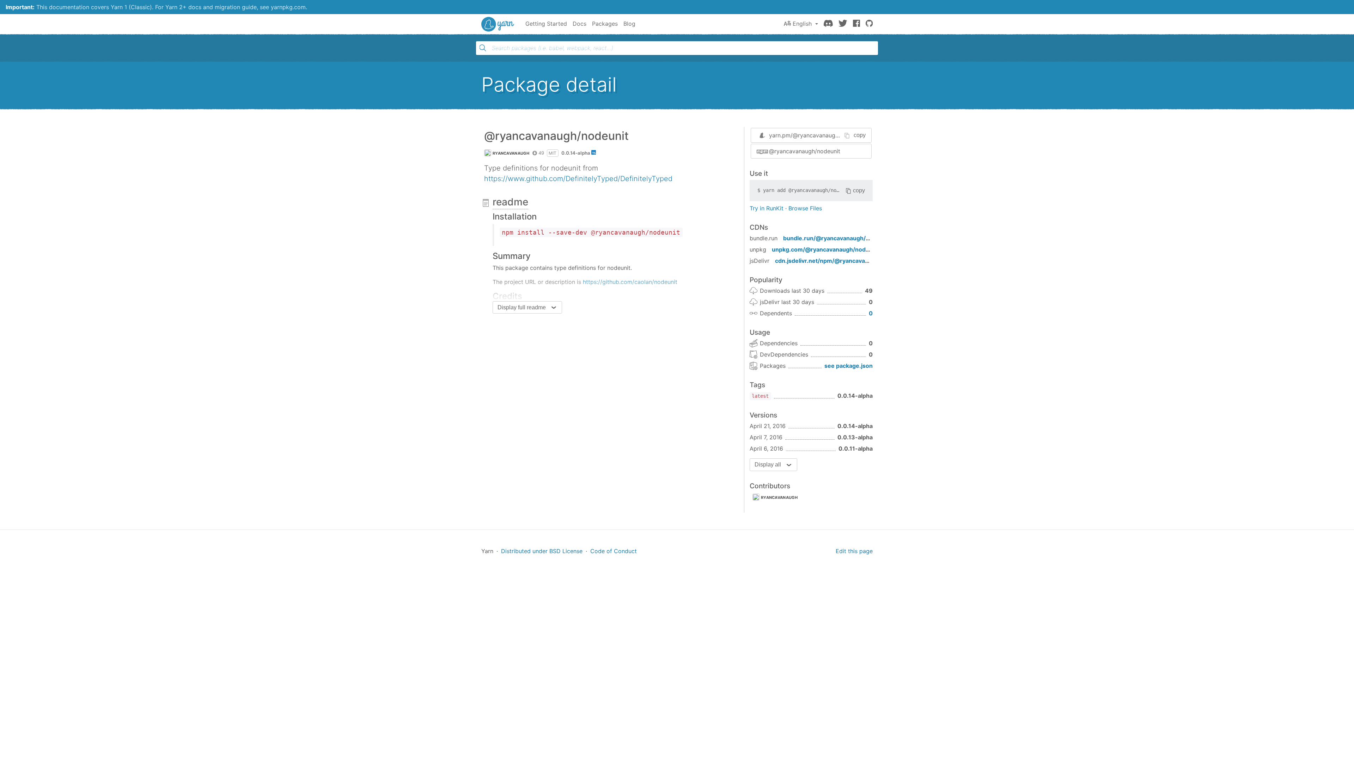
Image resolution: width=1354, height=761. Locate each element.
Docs (579, 23)
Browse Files (805, 208)
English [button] (802, 23)
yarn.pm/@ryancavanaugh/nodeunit (816, 135)
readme (510, 202)
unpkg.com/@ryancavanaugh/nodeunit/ (827, 249)
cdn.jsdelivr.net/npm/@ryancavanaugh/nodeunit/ (843, 260)
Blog (629, 23)
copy (860, 135)
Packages (605, 23)
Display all (768, 465)
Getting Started (546, 23)
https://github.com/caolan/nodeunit (630, 281)
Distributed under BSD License (542, 551)
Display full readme (522, 307)
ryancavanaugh (511, 153)
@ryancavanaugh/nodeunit (804, 151)
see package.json (848, 365)
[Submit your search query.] (482, 48)
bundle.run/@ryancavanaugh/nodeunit (836, 238)
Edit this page (854, 551)
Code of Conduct (613, 551)
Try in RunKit (766, 208)
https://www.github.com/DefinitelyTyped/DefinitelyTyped (578, 178)
